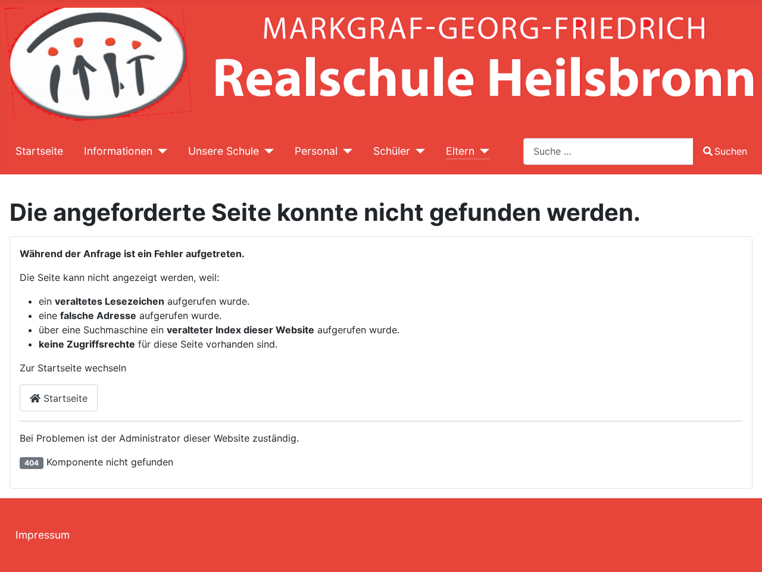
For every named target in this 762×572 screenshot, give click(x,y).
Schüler (391, 151)
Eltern (460, 151)
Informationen (118, 151)
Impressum (42, 535)
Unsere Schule (223, 151)
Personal (316, 151)
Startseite (39, 151)
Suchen (730, 151)
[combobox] (608, 151)
